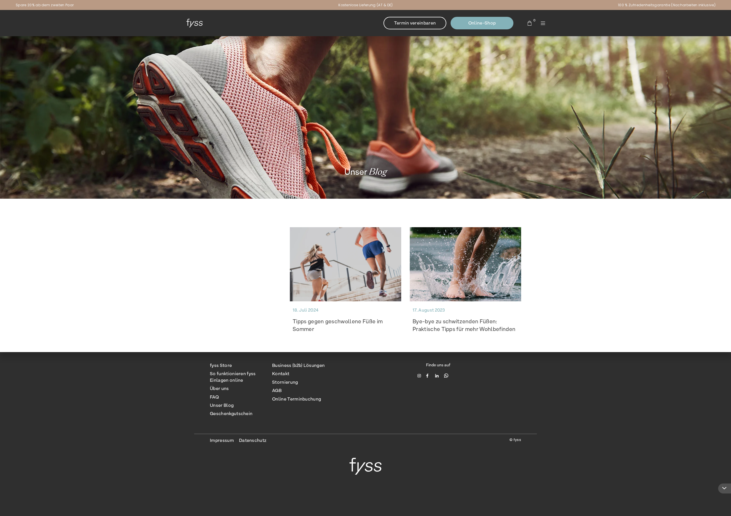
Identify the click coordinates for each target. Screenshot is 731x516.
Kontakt (280, 373)
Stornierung (285, 382)
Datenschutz (253, 440)
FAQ (214, 397)
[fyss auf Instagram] (419, 375)
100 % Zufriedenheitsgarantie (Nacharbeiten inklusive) (667, 5)
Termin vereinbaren (415, 23)
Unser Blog (222, 405)
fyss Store (221, 365)
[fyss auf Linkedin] (437, 375)
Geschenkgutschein (231, 413)
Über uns (219, 388)
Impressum (222, 440)
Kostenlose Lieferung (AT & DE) (365, 5)
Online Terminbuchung (296, 399)
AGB (277, 390)
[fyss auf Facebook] (428, 375)
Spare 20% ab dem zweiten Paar (45, 5)
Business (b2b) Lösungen (298, 365)
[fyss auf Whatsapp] (446, 375)
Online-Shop (482, 23)
